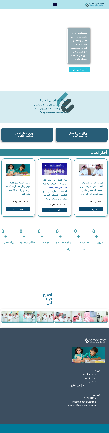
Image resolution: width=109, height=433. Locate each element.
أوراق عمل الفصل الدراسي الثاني (24, 134)
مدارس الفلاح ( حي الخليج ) (82, 385)
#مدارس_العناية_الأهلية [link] (57, 187)
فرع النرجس (90, 377)
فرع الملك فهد (89, 374)
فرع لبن (92, 381)
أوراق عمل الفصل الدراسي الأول (78, 134)
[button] (5, 316)
